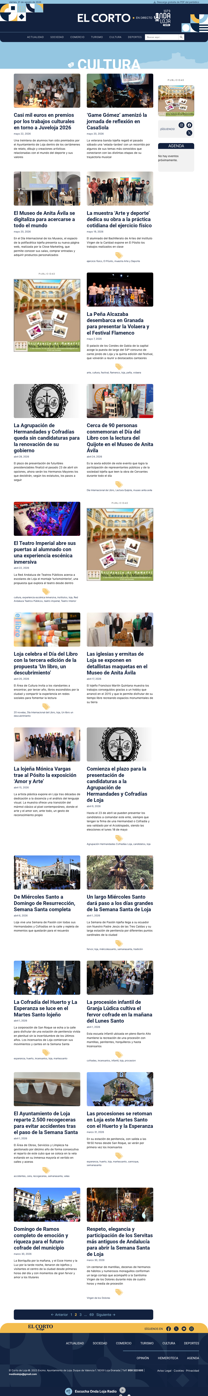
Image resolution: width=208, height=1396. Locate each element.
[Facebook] (168, 1328)
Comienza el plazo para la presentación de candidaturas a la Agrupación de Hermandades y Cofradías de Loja (117, 784)
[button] (122, 1390)
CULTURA (168, 1343)
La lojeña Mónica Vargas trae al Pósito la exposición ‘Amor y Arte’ (45, 775)
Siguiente (106, 1315)
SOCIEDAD (100, 1343)
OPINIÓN (143, 1358)
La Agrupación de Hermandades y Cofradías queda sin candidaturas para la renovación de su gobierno (47, 438)
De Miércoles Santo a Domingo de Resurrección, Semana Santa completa (44, 903)
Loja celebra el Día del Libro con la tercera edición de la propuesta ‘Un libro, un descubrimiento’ (46, 663)
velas (67, 1176)
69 (92, 1315)
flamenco (115, 372)
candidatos (139, 844)
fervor (90, 949)
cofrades (92, 1060)
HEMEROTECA (168, 1358)
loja (123, 372)
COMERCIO (123, 1343)
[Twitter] (176, 1328)
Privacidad (192, 1370)
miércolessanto (107, 949)
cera (29, 1176)
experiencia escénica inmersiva (39, 597)
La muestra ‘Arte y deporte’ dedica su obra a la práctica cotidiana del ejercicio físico (119, 219)
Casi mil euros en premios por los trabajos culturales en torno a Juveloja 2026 (44, 121)
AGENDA (193, 1358)
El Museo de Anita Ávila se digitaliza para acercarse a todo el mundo (44, 219)
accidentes (20, 1176)
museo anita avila (142, 490)
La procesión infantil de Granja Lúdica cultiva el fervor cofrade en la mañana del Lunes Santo (119, 1011)
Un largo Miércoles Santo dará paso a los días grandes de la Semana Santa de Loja (120, 903)
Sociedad (57, 37)
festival (105, 372)
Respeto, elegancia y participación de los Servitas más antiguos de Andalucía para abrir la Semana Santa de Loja (120, 1241)
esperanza (19, 1058)
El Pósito (108, 261)
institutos (62, 597)
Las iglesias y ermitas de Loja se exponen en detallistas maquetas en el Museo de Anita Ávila (117, 663)
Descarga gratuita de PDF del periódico (178, 2)
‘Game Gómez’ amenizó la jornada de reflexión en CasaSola (117, 121)
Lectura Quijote (124, 490)
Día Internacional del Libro (41, 712)
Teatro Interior (68, 601)
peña (129, 372)
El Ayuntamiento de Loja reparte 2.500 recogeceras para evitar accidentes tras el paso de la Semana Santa (46, 1122)
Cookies (179, 1370)
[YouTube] (183, 1328)
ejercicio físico (94, 261)
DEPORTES (191, 1343)
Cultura (115, 37)
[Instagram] (191, 1328)
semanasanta (124, 949)
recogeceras (40, 1176)
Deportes (135, 37)
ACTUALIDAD (75, 1343)
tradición (138, 949)
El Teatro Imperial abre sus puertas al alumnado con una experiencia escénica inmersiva (45, 552)
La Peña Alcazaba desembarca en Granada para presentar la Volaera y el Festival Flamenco (118, 323)
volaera (137, 372)
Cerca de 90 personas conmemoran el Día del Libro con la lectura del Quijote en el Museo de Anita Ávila (120, 438)
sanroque (133, 1161)
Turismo (97, 37)
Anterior (59, 1315)
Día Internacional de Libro (100, 490)
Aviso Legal (164, 1370)
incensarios (41, 1058)
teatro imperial (52, 601)
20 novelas (20, 712)
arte (89, 372)
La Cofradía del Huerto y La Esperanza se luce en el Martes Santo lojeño (45, 1008)
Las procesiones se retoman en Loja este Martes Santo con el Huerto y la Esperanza (120, 1119)
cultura (96, 372)
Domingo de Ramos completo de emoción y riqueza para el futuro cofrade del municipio (41, 1238)
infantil (114, 1060)
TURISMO (147, 1343)
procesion (130, 1060)
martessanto (60, 1058)
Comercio (77, 37)
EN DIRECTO (144, 17)
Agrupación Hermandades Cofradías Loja (109, 844)
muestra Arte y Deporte (127, 261)
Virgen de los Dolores (98, 1297)
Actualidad (35, 37)
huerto (30, 1058)
